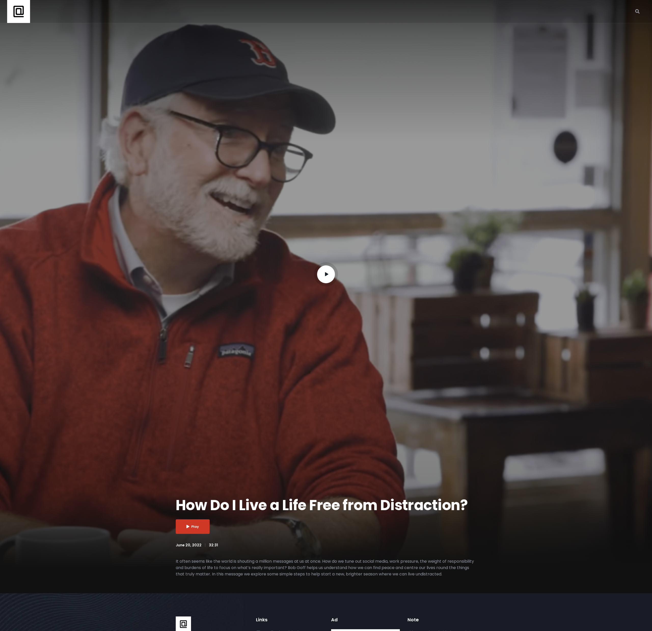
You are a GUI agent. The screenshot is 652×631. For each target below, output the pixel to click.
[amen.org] (183, 623)
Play (195, 526)
